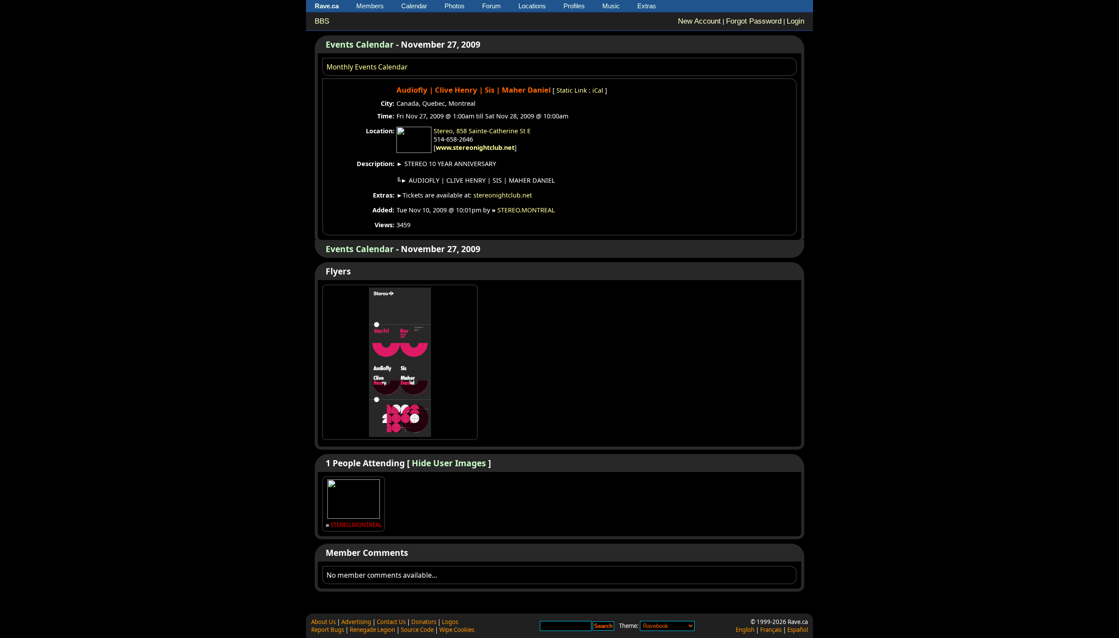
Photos (455, 6)
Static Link (571, 90)
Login (795, 21)
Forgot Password (754, 21)
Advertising (356, 622)
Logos (450, 622)
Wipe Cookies (456, 630)
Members (370, 6)
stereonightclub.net (502, 195)
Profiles (574, 6)
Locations (532, 6)
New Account (699, 21)
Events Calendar (360, 44)
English (745, 630)
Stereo (443, 131)
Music (611, 6)
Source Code (417, 630)
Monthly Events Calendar (367, 67)
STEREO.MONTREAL (526, 210)
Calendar (414, 6)
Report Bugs (327, 630)
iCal (597, 90)
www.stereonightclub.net (475, 147)
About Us (323, 622)
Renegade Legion (372, 630)
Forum (491, 6)
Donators (423, 622)
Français (771, 630)
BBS (322, 21)
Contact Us (391, 622)
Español (797, 630)
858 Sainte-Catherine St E (493, 131)
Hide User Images (449, 463)
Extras (646, 6)
